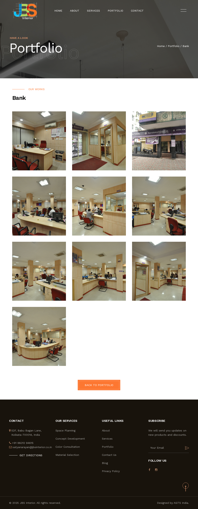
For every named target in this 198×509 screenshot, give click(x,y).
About (74, 10)
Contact (137, 10)
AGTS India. (181, 502)
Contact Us (109, 454)
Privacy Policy (111, 471)
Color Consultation (67, 446)
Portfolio (115, 10)
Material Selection (67, 454)
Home (58, 10)
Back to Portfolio (99, 385)
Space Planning (65, 430)
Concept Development (70, 438)
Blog (105, 463)
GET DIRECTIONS (31, 455)
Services (93, 10)
